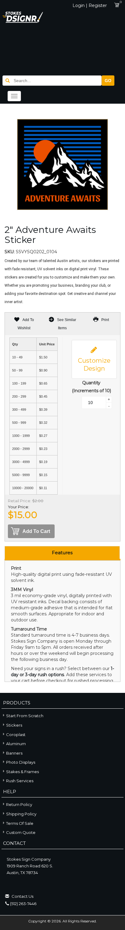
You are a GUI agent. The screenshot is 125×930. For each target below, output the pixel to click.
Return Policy (19, 804)
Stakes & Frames (22, 771)
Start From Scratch (24, 715)
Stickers (14, 725)
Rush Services (19, 780)
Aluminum (16, 743)
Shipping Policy (21, 813)
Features (62, 552)
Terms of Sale (19, 823)
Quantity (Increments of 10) (91, 386)
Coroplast (15, 734)
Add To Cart (36, 531)
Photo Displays (20, 762)
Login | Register (90, 5)
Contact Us (22, 896)
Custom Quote (20, 832)
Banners (14, 753)
